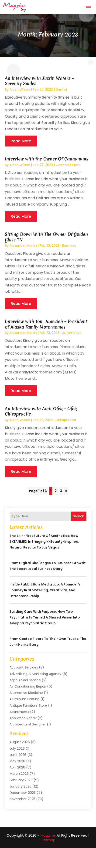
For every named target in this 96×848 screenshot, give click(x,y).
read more (21, 141)
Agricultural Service (25, 680)
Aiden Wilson (20, 89)
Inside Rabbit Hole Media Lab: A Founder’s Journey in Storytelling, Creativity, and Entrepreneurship (45, 590)
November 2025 (22, 799)
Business (69, 245)
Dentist (61, 89)
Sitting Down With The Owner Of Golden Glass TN (46, 237)
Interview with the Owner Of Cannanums (46, 159)
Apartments (19, 711)
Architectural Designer (28, 724)
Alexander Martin (23, 245)
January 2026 (20, 786)
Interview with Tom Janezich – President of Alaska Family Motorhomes (46, 324)
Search (78, 516)
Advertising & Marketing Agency (35, 674)
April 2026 (17, 767)
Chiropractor (65, 420)
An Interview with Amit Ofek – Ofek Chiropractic (41, 411)
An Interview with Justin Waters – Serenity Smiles (39, 80)
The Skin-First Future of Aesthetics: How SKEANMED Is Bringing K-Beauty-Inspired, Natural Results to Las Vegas (44, 541)
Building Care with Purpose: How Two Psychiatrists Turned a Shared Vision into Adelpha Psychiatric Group (45, 617)
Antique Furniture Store (28, 705)
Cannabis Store (68, 165)
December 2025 (23, 792)
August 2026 (20, 742)
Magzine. (48, 835)
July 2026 (17, 748)
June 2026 (18, 754)
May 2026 (17, 761)
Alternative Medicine (26, 692)
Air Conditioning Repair (28, 686)
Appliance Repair (23, 718)
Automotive (72, 332)
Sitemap (48, 840)
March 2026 (19, 773)
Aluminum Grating (24, 699)
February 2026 (21, 780)
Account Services (24, 667)
